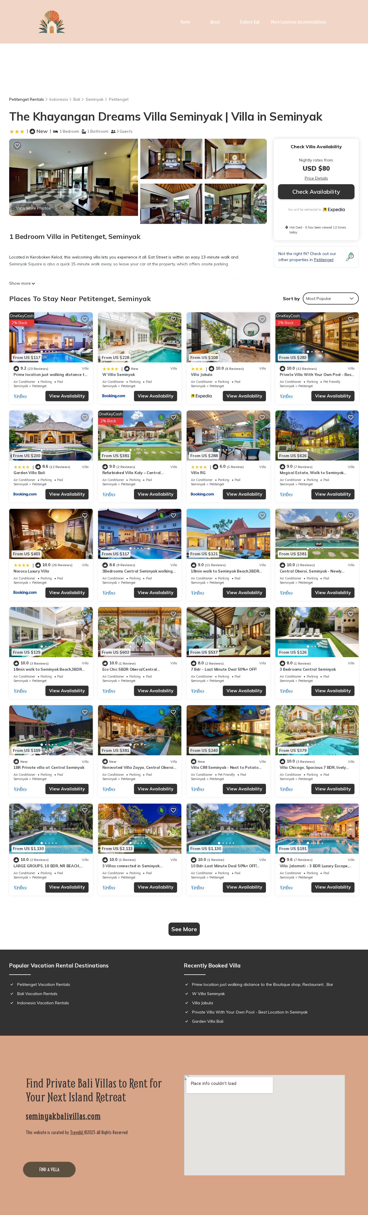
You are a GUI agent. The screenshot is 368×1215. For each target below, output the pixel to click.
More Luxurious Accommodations (298, 22)
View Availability (67, 396)
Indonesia (58, 99)
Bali (76, 99)
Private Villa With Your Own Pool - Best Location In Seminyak (250, 1012)
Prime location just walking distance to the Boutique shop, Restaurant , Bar (262, 984)
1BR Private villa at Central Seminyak (49, 767)
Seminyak (94, 99)
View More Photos (33, 208)
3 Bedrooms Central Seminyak (308, 669)
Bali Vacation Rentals (37, 993)
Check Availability (316, 191)
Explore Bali (250, 22)
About (215, 22)
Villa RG (198, 472)
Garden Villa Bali (29, 472)
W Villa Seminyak (118, 374)
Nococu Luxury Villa (31, 571)
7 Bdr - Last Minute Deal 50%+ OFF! (223, 669)
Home (185, 22)
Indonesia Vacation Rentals (43, 1002)
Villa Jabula (201, 374)
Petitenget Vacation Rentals (43, 984)
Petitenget (119, 99)
